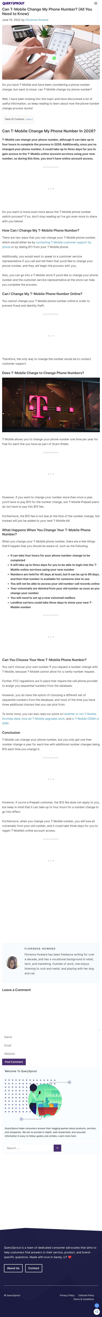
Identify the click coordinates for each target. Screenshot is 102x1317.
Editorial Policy (86, 1295)
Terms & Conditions (83, 1299)
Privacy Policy (67, 1295)
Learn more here (67, 1136)
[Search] (57, 1148)
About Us (13, 1268)
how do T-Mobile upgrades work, (43, 718)
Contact (33, 1268)
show (29, 119)
